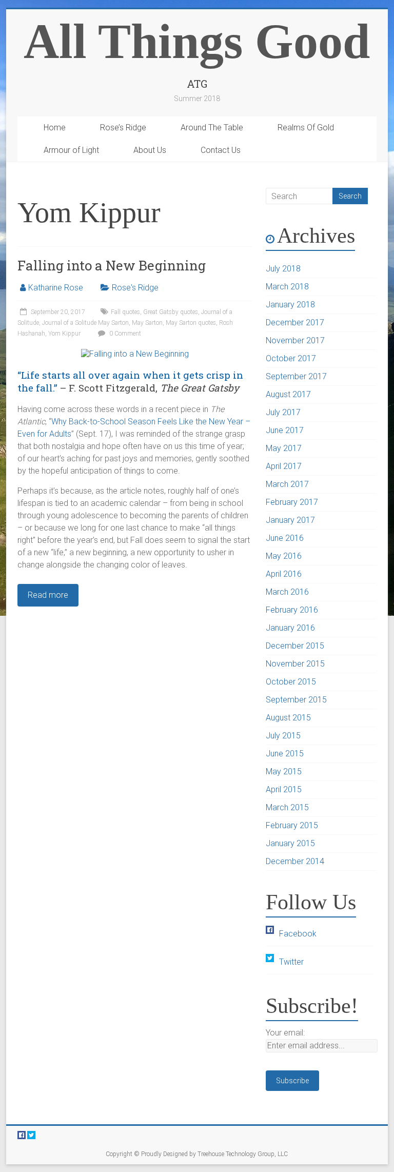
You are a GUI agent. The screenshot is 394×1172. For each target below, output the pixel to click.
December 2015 (295, 646)
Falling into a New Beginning (111, 265)
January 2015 (290, 843)
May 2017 (284, 448)
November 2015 (295, 664)
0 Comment (124, 333)
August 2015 (288, 717)
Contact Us (221, 150)
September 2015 (296, 700)
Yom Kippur (64, 333)
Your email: (285, 1033)
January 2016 (290, 628)
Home (55, 127)
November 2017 (295, 340)
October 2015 (291, 682)
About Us (149, 150)
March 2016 (287, 592)
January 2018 (290, 304)
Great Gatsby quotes (170, 312)
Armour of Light (71, 150)
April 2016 (284, 574)
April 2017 (284, 466)
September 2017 (296, 376)
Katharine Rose (55, 287)
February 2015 (292, 825)
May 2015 (284, 771)
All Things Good (197, 41)
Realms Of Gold (306, 127)
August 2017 (288, 394)
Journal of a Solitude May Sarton (85, 322)
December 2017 (295, 322)
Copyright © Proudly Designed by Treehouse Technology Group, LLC (197, 1154)
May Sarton (147, 322)
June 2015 (285, 753)
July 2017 (283, 412)
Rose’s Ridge (123, 127)
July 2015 (283, 735)
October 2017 (291, 358)
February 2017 (292, 502)
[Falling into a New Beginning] (135, 354)
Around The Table (212, 127)
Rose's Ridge (135, 287)
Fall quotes (125, 312)
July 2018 (283, 269)
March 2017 (287, 484)
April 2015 (284, 789)
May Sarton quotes (191, 322)
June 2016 (285, 538)
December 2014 (295, 861)
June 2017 (285, 430)
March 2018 (287, 286)
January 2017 (290, 520)
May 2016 (284, 556)
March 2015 (287, 807)
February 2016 (292, 610)
